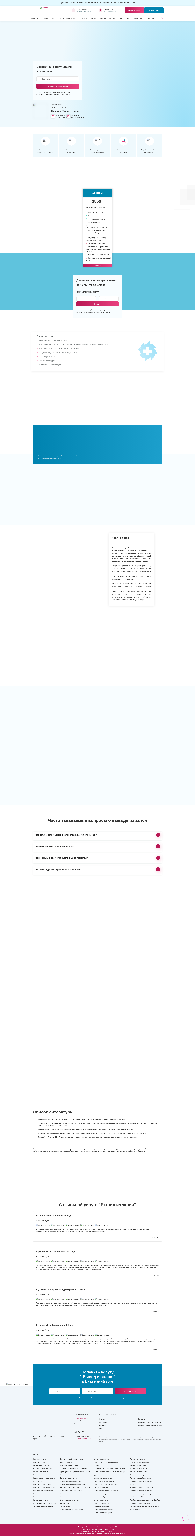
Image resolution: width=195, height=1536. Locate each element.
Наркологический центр (68, 1478)
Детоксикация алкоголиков (69, 1500)
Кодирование (137, 18)
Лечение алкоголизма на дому (71, 1481)
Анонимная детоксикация (103, 1478)
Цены (101, 1428)
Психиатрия (151, 18)
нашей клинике (51, 793)
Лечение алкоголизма (88, 18)
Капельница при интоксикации (44, 1503)
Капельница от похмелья (42, 1497)
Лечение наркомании (107, 18)
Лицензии (102, 1425)
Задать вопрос (154, 10)
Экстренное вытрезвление (43, 1506)
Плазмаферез (65, 1503)
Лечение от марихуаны (103, 1494)
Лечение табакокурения (139, 1475)
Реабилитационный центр (42, 1468)
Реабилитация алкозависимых (141, 1481)
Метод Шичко (135, 1509)
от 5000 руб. (140, 1190)
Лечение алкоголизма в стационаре (73, 1484)
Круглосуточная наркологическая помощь (75, 1472)
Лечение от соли (100, 1516)
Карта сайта (37, 1481)
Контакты (141, 1419)
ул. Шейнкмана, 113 (83, 1438)
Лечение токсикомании (138, 1472)
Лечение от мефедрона (103, 1513)
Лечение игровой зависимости (141, 1478)
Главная (36, 26)
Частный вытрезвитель (68, 1475)
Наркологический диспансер (140, 1494)
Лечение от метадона (138, 1465)
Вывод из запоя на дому (42, 1484)
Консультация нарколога (69, 1465)
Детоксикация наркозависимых (105, 1475)
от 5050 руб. (140, 1170)
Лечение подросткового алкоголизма (73, 1497)
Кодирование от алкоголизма (44, 1478)
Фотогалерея (104, 1422)
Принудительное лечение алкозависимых (75, 1487)
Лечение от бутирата (102, 1497)
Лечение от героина (101, 1459)
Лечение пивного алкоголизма (71, 1490)
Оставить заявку (130, 1391)
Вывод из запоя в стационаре (44, 1487)
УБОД (96, 1465)
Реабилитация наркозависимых (141, 1487)
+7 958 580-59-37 (83, 9)
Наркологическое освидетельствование (144, 1506)
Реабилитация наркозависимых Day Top (145, 1500)
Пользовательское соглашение (149, 1422)
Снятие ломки (65, 1506)
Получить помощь (134, 10)
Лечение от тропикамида (103, 1509)
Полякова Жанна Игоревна (65, 111)
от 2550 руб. (140, 1163)
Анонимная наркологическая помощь (73, 1468)
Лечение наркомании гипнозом (106, 1484)
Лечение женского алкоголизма (71, 1494)
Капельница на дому (41, 1500)
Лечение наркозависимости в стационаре (109, 1472)
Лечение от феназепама (139, 1468)
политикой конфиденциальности (119, 1398)
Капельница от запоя (41, 1465)
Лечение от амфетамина (139, 1462)
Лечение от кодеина (101, 1503)
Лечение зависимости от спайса (106, 1490)
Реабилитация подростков (140, 1503)
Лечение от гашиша (101, 1506)
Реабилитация (124, 18)
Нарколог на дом (39, 1459)
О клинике (35, 18)
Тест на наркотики (101, 1487)
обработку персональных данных (58, 94)
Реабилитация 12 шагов (139, 1497)
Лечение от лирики (101, 1500)
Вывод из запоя (49, 18)
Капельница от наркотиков (104, 1481)
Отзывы (102, 1419)
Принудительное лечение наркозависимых (110, 1468)
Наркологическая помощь (67, 18)
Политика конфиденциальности (150, 1425)
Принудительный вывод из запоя (72, 1459)
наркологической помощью (44, 790)
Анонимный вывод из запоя (43, 1490)
